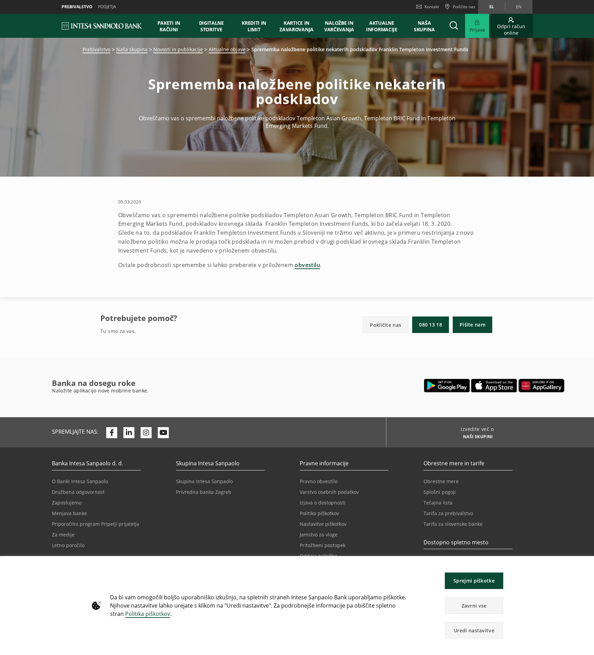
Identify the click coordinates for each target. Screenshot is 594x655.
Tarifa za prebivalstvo (448, 513)
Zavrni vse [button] (474, 605)
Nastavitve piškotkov (323, 524)
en (518, 7)
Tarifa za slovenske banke (453, 524)
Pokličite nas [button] (385, 325)
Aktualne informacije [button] (381, 26)
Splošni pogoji (440, 492)
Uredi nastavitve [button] (474, 630)
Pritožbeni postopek (322, 545)
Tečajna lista (438, 502)
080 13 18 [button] (430, 324)
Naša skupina (131, 49)
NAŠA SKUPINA (424, 26)
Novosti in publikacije (178, 49)
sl (491, 7)
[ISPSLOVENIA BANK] (102, 26)
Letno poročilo (68, 545)
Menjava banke (69, 513)
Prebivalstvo (96, 49)
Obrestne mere (441, 481)
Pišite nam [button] (472, 324)
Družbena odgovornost (78, 492)
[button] (585, 565)
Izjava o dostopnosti (322, 502)
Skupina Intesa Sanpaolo (204, 481)
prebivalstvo (77, 7)
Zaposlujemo (66, 502)
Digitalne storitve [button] (211, 26)
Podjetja (107, 7)
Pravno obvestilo (319, 481)
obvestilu (307, 265)
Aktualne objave (227, 49)
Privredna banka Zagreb (203, 492)
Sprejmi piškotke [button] (474, 580)
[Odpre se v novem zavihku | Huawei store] (541, 385)
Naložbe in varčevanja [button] (339, 26)
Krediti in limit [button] (254, 26)
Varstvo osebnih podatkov (329, 492)
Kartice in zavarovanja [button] (296, 26)
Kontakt (432, 7)
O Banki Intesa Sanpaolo (80, 481)
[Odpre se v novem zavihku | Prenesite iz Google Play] (447, 385)
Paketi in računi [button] (168, 26)
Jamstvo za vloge (319, 534)
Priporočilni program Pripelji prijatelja (95, 524)
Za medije (63, 534)
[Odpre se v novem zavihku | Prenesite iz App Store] (494, 385)
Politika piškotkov (147, 614)
